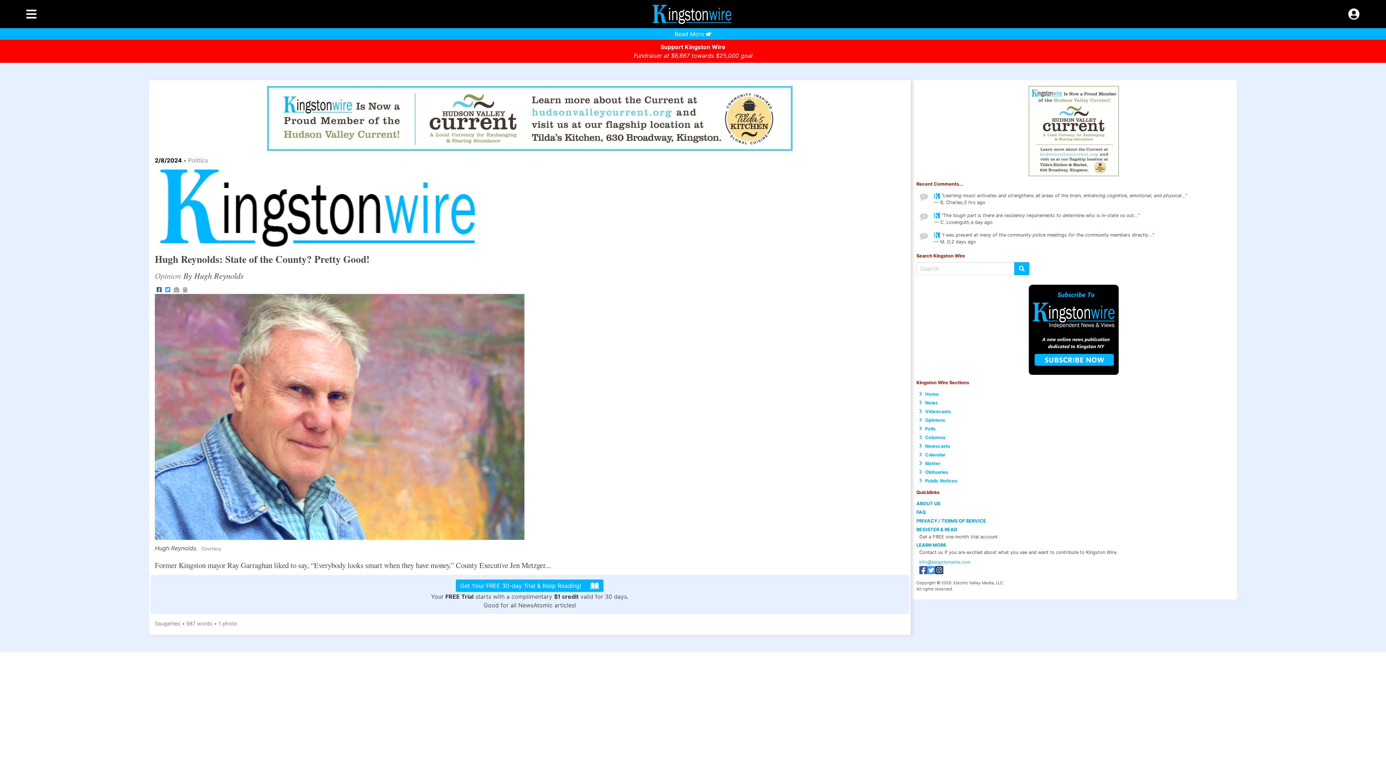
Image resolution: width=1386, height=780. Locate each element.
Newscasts (937, 446)
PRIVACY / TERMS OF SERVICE (951, 521)
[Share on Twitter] (168, 288)
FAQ (921, 512)
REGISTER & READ (936, 529)
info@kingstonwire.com (945, 562)
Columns (935, 437)
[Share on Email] (176, 288)
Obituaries (936, 472)
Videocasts (938, 411)
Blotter (932, 463)
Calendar (935, 455)
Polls (930, 429)
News (931, 403)
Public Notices (941, 481)
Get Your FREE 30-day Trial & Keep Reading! (520, 585)
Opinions (935, 420)
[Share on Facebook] (159, 288)
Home (932, 394)
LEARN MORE (931, 545)
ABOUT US (928, 503)
